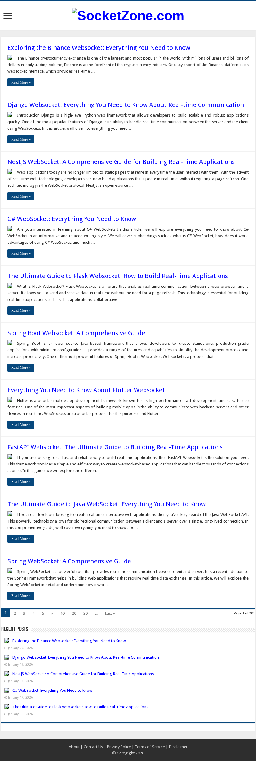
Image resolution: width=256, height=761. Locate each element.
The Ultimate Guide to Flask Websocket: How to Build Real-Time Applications (117, 276)
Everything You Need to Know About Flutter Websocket (86, 390)
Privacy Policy (119, 746)
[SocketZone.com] (128, 14)
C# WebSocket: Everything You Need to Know (71, 219)
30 (85, 613)
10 (62, 613)
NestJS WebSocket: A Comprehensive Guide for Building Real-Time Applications (121, 162)
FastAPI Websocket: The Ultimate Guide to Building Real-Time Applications (115, 447)
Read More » (21, 82)
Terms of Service (150, 746)
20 (74, 613)
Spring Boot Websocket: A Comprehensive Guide (76, 333)
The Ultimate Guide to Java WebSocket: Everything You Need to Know (106, 504)
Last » (110, 613)
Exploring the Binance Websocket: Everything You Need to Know (98, 47)
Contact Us (93, 746)
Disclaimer (178, 746)
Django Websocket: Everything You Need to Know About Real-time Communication (125, 104)
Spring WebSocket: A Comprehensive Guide (69, 561)
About (74, 746)
